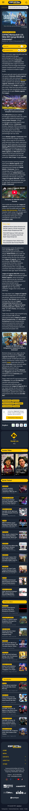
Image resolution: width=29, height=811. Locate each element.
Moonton (23, 80)
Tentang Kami (4, 809)
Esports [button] (6, 757)
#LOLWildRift (19, 403)
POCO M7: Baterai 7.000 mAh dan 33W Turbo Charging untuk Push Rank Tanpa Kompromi (13, 235)
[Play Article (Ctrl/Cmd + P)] (19, 50)
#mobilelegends (7, 406)
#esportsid (16, 400)
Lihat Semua (24, 450)
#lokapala (16, 406)
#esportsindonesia (8, 403)
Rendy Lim (5, 41)
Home (5, 750)
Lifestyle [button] (6, 760)
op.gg (9, 362)
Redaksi (21, 809)
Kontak (26, 809)
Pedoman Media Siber (14, 809)
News (5, 753)
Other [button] (5, 764)
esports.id (19, 805)
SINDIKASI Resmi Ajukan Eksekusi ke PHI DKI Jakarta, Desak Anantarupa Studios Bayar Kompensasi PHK (14, 228)
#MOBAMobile (7, 400)
